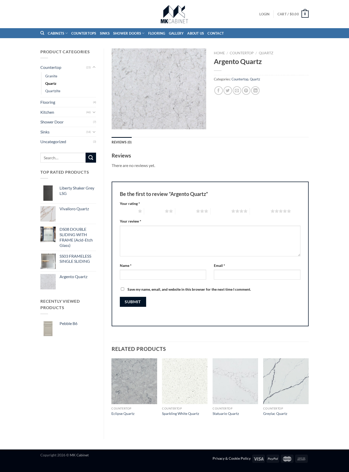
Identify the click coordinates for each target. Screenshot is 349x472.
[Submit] (91, 158)
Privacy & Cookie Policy (232, 458)
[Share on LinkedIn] (255, 90)
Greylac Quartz (275, 413)
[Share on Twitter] (228, 90)
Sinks (105, 33)
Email (219, 265)
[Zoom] (118, 123)
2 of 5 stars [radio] (154, 211)
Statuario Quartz (226, 413)
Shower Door (52, 121)
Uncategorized (53, 141)
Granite (51, 76)
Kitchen (47, 112)
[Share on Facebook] (218, 90)
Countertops (83, 33)
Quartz (50, 83)
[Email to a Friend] (237, 90)
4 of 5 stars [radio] (221, 211)
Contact (215, 33)
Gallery (176, 33)
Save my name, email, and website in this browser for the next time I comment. (189, 289)
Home (219, 53)
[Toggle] (94, 67)
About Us (195, 33)
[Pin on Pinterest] (246, 90)
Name (126, 265)
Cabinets (56, 33)
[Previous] (112, 394)
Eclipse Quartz (122, 413)
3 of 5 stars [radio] (185, 211)
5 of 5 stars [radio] (260, 211)
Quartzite (52, 91)
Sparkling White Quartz (180, 413)
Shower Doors (127, 33)
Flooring (156, 33)
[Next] (308, 394)
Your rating (130, 203)
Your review (130, 221)
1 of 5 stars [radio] (127, 211)
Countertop (50, 67)
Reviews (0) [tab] (122, 142)
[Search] (42, 33)
